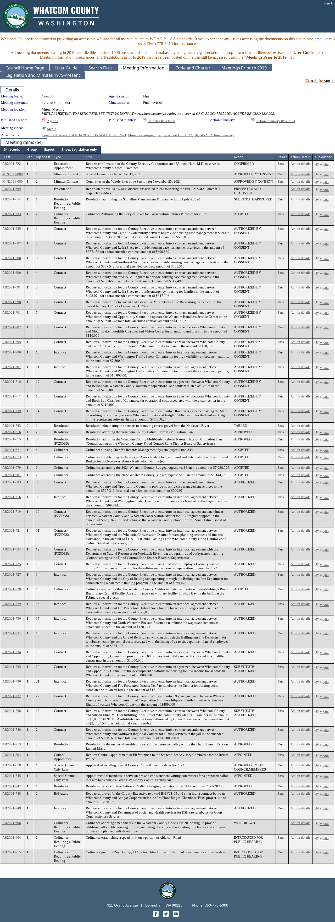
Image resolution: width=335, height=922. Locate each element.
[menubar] (50, 150)
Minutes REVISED (161, 121)
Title (89, 157)
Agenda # (43, 157)
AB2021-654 (11, 199)
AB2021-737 (11, 696)
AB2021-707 (11, 367)
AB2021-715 (11, 852)
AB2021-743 (11, 426)
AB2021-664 (11, 837)
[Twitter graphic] (166, 915)
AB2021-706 (11, 352)
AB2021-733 (11, 214)
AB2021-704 (11, 755)
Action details (300, 164)
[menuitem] (12, 149)
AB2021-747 (11, 786)
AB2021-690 (11, 273)
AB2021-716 (11, 497)
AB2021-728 (11, 589)
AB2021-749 (11, 808)
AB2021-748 (11, 793)
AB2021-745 (11, 776)
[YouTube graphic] (176, 915)
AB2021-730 (11, 618)
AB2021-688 (11, 258)
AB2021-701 (11, 312)
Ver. (29, 157)
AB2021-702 (11, 327)
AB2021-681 (11, 475)
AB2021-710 (11, 382)
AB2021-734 (11, 652)
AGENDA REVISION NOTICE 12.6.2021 (97, 135)
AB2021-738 (11, 711)
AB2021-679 (11, 468)
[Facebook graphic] (156, 915)
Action (238, 157)
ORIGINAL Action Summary (214, 135)
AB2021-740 (11, 730)
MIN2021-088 (12, 174)
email (319, 39)
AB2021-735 (11, 667)
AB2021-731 (11, 633)
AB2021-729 (11, 604)
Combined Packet (54, 135)
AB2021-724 (11, 549)
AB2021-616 (11, 432)
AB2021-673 (11, 457)
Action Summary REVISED (275, 121)
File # (6, 157)
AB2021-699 (11, 189)
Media (51, 129)
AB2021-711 (11, 396)
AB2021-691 (11, 287)
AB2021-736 (11, 681)
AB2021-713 (11, 744)
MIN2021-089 (12, 181)
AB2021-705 (11, 342)
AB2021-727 (11, 574)
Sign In (328, 3)
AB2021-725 (11, 564)
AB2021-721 (11, 530)
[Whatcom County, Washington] (167, 897)
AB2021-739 (11, 411)
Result (282, 157)
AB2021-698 (11, 302)
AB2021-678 (11, 765)
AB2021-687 (11, 243)
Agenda (52, 121)
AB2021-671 (11, 450)
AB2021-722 (11, 164)
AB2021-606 (11, 823)
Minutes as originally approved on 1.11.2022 (160, 135)
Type (57, 157)
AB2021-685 (11, 229)
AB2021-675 (11, 439)
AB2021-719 (11, 512)
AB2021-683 (11, 482)
